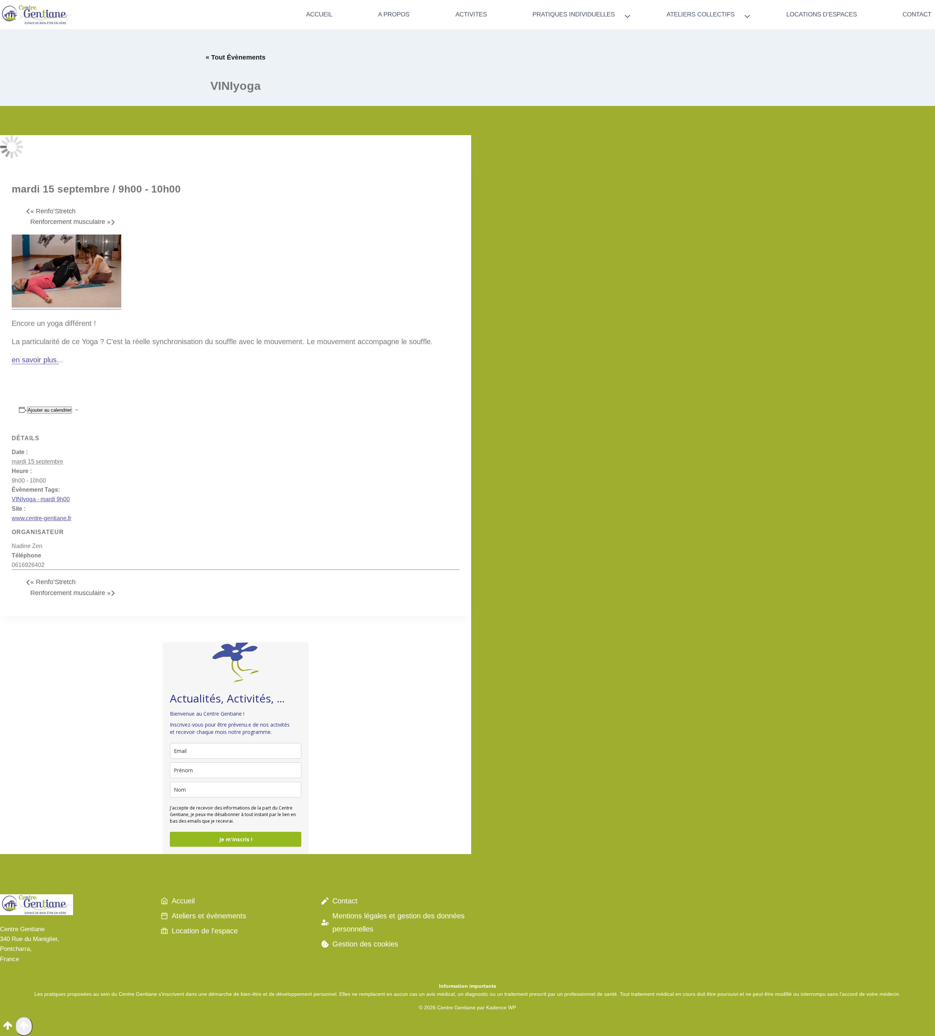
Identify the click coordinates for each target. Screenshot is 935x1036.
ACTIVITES (471, 14)
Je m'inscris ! (235, 839)
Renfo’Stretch (53, 211)
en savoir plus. (35, 360)
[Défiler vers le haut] (7, 1028)
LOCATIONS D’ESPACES (821, 14)
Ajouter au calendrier (49, 410)
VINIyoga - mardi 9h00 (41, 499)
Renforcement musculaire (70, 221)
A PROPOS (393, 14)
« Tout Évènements (236, 57)
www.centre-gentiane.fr (41, 518)
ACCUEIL (319, 14)
